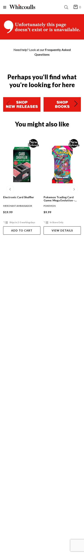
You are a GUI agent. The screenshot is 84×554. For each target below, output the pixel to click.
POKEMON (50, 205)
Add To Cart (21, 230)
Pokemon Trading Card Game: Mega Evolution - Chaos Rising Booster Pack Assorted (61, 199)
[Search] (67, 7)
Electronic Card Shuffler (18, 197)
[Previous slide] (8, 104)
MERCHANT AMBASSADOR (17, 205)
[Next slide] (75, 104)
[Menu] (6, 7)
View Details (62, 230)
